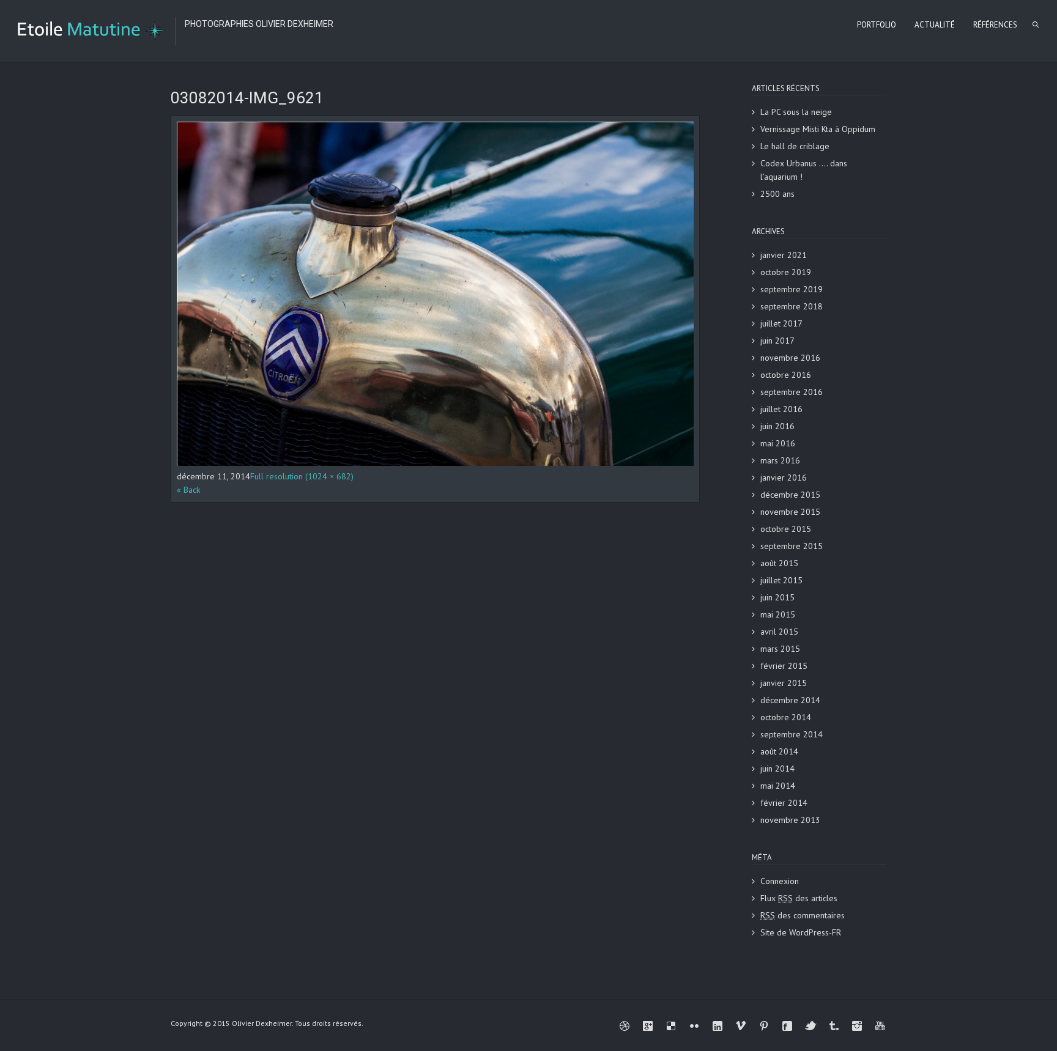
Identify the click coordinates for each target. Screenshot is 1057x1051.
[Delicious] (671, 1026)
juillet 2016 (781, 409)
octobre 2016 (785, 374)
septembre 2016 (791, 391)
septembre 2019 (791, 289)
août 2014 (779, 751)
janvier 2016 (783, 477)
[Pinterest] (764, 1026)
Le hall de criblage (794, 146)
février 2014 (783, 802)
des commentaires (802, 915)
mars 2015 (780, 648)
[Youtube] (880, 1026)
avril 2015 (779, 631)
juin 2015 (777, 597)
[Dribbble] (624, 1026)
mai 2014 (777, 785)
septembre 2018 (791, 306)
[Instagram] (857, 1026)
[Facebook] (787, 1026)
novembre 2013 (790, 819)
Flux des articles (798, 898)
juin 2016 (777, 426)
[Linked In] (717, 1026)
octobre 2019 (785, 272)
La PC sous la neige (796, 111)
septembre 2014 (791, 734)
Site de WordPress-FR (800, 932)
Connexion (779, 881)
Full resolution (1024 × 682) (302, 476)
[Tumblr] (834, 1026)
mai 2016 (777, 443)
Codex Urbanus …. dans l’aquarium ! (803, 170)
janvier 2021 (783, 254)
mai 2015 (777, 614)
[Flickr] (694, 1026)
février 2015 (783, 665)
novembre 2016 (790, 357)
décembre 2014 (790, 700)
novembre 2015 (790, 511)
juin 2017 (777, 340)
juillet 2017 (781, 323)
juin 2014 (777, 768)
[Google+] (648, 1026)
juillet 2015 (781, 580)
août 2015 (779, 563)
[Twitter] (810, 1026)
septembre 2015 (791, 545)
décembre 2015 (790, 494)
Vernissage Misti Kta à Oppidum (817, 129)
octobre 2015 (785, 528)
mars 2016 (780, 460)
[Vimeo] (741, 1026)
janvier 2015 (783, 682)
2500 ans (777, 193)
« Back (188, 489)
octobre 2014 (785, 717)
